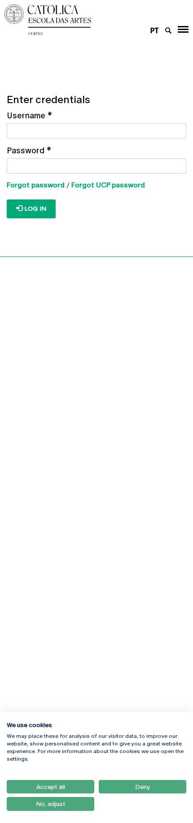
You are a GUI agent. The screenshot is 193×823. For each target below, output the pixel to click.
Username (29, 115)
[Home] (80, 19)
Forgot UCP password (108, 185)
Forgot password (36, 185)
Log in (34, 208)
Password (29, 150)
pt (154, 30)
